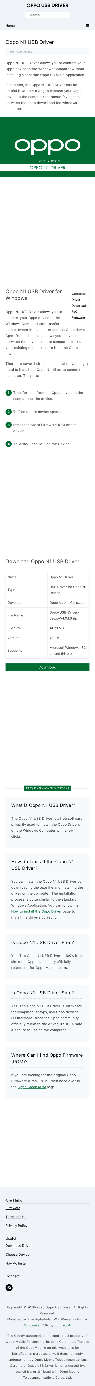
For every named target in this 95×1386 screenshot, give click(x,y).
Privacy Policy (16, 1226)
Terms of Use (16, 1217)
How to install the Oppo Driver (36, 911)
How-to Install (16, 1263)
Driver (76, 299)
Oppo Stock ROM (32, 1087)
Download (79, 305)
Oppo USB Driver (47, 5)
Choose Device (17, 1254)
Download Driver (19, 1245)
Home (11, 52)
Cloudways (31, 1325)
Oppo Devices (24, 52)
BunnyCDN (63, 1325)
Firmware (78, 317)
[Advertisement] (47, 231)
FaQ (75, 311)
